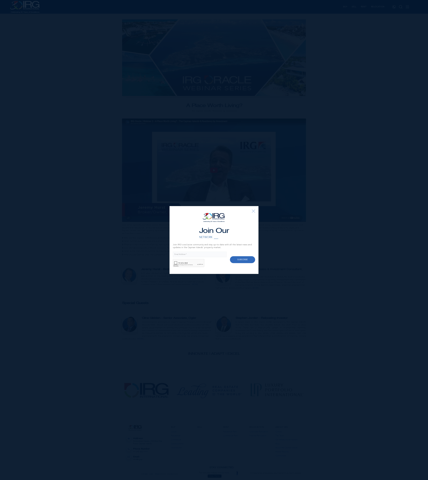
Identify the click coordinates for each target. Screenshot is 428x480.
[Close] (253, 211)
